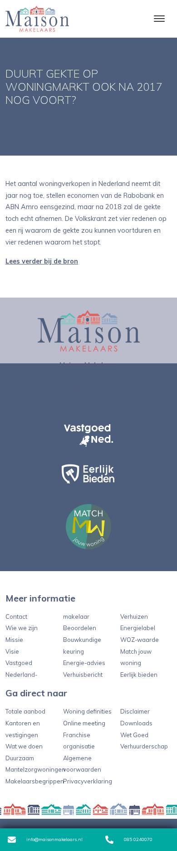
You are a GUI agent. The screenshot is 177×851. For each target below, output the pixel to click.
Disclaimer (135, 711)
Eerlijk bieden (138, 674)
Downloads (136, 723)
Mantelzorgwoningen (35, 769)
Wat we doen (24, 746)
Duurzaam (19, 758)
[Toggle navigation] (159, 18)
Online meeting (84, 723)
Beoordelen (79, 627)
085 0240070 (43, 386)
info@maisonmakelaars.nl (54, 839)
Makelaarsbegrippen (34, 781)
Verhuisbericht (83, 674)
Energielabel (137, 627)
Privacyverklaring (87, 781)
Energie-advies (84, 662)
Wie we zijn (21, 627)
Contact (16, 616)
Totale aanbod (25, 711)
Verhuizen (134, 616)
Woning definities (87, 711)
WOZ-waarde (139, 639)
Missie (14, 639)
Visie (12, 651)
